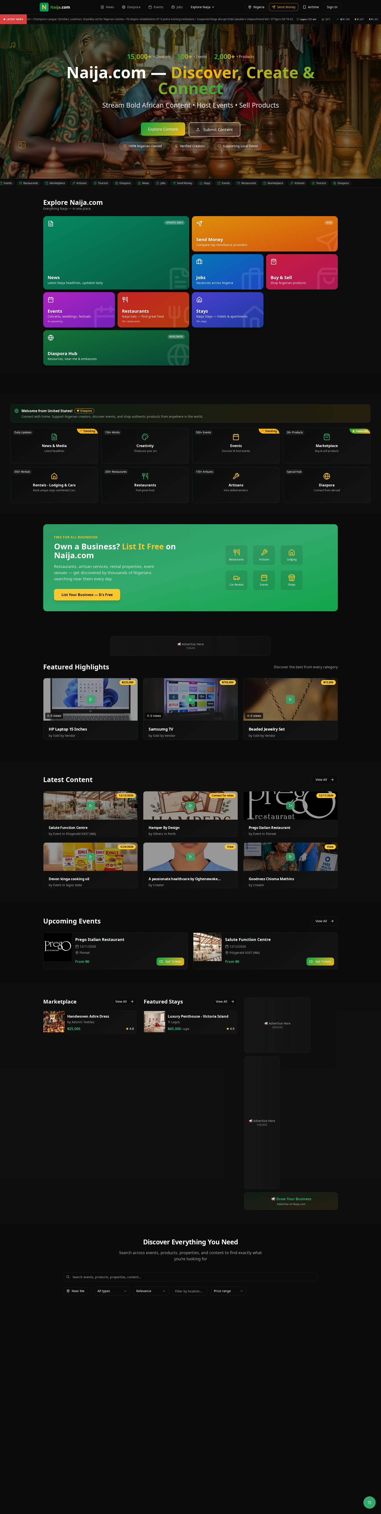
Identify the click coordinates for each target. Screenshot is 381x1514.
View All (321, 779)
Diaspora (90, 183)
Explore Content (163, 129)
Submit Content (218, 129)
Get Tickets (173, 961)
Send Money (149, 183)
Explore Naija (200, 7)
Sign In (332, 7)
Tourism (68, 183)
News (110, 183)
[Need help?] (369, 1502)
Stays (172, 183)
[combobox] (112, 1291)
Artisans (47, 183)
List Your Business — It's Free (87, 594)
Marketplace (22, 183)
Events (191, 183)
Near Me (78, 1291)
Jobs (128, 183)
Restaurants (214, 183)
